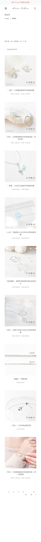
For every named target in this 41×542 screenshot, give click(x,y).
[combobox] (18, 49)
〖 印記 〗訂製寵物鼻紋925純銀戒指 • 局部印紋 (20, 138)
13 (26, 495)
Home (7, 18)
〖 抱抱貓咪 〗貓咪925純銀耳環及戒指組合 (20, 282)
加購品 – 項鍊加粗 (20, 379)
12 (34, 492)
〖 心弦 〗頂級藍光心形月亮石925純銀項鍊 (20, 233)
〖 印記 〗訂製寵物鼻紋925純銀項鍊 (20, 90)
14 (31, 495)
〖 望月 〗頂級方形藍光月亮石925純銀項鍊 (20, 331)
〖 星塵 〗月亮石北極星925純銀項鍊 (20, 186)
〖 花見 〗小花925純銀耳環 (20, 425)
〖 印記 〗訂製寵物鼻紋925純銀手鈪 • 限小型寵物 (20, 473)
